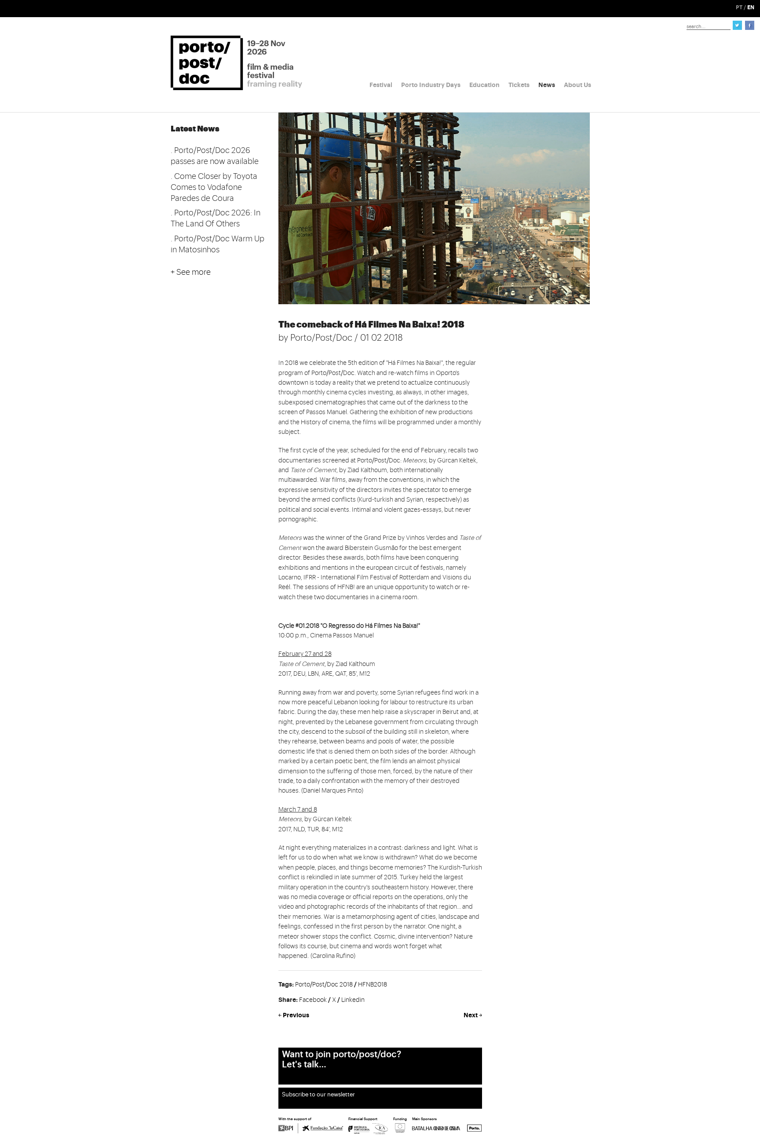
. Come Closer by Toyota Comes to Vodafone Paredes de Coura (214, 187)
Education (484, 85)
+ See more (191, 272)
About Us (577, 85)
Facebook (313, 1000)
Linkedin (353, 1000)
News (546, 85)
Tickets (519, 85)
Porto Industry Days (430, 85)
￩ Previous (293, 1015)
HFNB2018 (372, 985)
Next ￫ (473, 1015)
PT (739, 7)
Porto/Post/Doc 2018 (324, 985)
